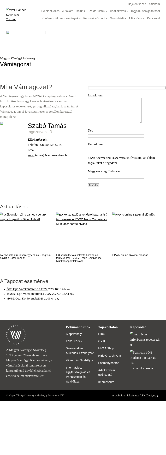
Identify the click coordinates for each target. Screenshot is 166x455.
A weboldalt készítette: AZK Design (133, 395)
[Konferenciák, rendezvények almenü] (80, 18)
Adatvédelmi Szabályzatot (111, 157)
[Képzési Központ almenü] (106, 18)
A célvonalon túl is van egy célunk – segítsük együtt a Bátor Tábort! (25, 256)
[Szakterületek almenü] (106, 11)
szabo (31, 155)
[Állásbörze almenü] (143, 18)
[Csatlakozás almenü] (127, 11)
